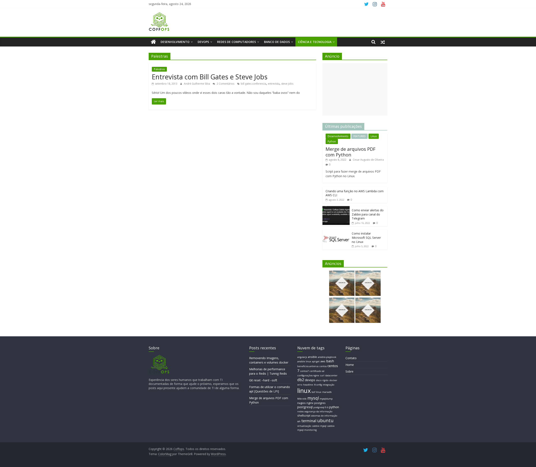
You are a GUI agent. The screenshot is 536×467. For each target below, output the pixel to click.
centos (323, 366)
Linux (374, 136)
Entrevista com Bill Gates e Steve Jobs (209, 76)
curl (322, 375)
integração (328, 384)
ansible (312, 357)
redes (300, 411)
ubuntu (325, 420)
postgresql (305, 407)
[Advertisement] (354, 89)
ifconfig (318, 384)
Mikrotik (302, 398)
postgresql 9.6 (320, 407)
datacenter (331, 375)
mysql (313, 398)
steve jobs (287, 83)
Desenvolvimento (175, 42)
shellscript (303, 415)
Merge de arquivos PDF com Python (350, 151)
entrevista (274, 83)
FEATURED (359, 136)
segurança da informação (318, 411)
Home (349, 365)
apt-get (316, 361)
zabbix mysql (319, 425)
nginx (310, 403)
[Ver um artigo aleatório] (382, 41)
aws (322, 361)
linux (304, 390)
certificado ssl (316, 371)
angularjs (302, 357)
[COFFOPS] (159, 357)
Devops (203, 42)
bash (330, 361)
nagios (301, 403)
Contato (351, 358)
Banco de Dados (277, 42)
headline (308, 384)
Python (332, 141)
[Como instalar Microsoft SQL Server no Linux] (336, 232)
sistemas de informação (324, 415)
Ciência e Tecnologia (314, 42)
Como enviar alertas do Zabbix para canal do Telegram (368, 214)
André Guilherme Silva (197, 83)
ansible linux (304, 361)
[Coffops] (153, 41)
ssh (298, 421)
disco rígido (322, 380)
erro (299, 384)
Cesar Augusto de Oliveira (368, 159)
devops (310, 380)
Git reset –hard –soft (263, 380)
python (334, 407)
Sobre (349, 371)
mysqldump (326, 398)
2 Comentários (225, 83)
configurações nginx (308, 375)
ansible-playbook (327, 357)
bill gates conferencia (253, 83)
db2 (300, 379)
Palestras (159, 69)
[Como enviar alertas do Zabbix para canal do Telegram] (336, 208)
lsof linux (316, 392)
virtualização (304, 425)
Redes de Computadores (236, 42)
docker (333, 380)
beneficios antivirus (307, 366)
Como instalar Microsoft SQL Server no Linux (366, 237)
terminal (308, 420)
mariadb (327, 392)
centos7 (304, 371)
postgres (320, 403)
